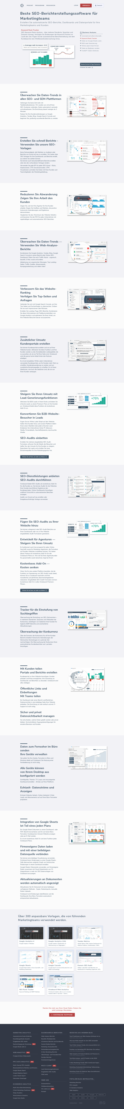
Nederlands (101, 1094)
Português (92, 1094)
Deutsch (92, 1097)
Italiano (83, 1097)
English (73, 1094)
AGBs (80, 1103)
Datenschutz (73, 1103)
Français (74, 1097)
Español (83, 1094)
